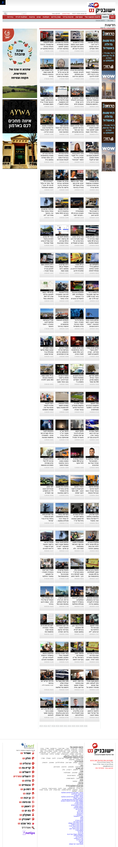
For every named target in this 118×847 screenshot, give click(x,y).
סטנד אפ (69, 762)
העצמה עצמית (78, 806)
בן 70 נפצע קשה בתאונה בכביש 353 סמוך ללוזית (47, 378)
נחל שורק (74, 750)
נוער (81, 765)
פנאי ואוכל (57, 790)
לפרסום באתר (56, 13)
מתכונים (75, 772)
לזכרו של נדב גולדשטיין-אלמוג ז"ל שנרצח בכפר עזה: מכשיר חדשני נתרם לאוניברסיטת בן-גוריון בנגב (92, 521)
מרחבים (67, 750)
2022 (69, 726)
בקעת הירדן (48, 751)
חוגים (81, 770)
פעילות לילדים (60, 762)
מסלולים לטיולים (78, 808)
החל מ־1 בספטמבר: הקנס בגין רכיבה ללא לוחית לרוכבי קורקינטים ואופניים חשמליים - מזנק (92, 76)
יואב (68, 748)
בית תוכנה (72, 787)
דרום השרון (65, 754)
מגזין (81, 771)
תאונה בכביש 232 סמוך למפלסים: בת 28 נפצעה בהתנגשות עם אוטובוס (92, 574)
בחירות (10, 17)
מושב (81, 817)
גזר (49, 752)
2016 (45, 726)
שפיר (47, 748)
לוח (51, 790)
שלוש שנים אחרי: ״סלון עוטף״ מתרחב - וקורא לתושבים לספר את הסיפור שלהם (92, 352)
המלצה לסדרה (78, 804)
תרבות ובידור (68, 17)
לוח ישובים (79, 768)
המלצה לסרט (79, 802)
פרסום (81, 842)
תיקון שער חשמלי (78, 798)
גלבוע (55, 751)
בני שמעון (53, 748)
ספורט (81, 777)
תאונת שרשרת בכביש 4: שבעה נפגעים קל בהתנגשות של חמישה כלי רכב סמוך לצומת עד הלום (62, 576)
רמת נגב (74, 751)
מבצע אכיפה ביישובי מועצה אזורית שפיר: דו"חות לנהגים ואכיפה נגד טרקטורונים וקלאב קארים (48, 548)
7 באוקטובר (79, 815)
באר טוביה (74, 748)
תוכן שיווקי (80, 784)
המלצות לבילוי (21, 17)
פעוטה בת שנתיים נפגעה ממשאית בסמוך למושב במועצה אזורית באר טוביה (61, 46)
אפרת (72, 754)
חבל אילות (62, 751)
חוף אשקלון (59, 750)
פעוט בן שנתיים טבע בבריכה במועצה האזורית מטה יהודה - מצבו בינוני (92, 657)
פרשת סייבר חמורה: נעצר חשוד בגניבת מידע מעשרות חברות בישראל (78, 324)
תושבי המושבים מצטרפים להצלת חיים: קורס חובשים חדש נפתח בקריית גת (77, 102)
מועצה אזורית (79, 820)
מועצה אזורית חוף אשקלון (75, 823)
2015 (41, 726)
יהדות (81, 790)
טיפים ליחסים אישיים (77, 805)
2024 (77, 726)
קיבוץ (81, 819)
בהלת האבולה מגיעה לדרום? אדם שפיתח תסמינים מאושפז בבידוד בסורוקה (47, 463)
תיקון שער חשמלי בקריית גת (75, 834)
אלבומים (71, 767)
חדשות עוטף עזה (78, 822)
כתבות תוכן (57, 767)
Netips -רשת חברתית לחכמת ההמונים (72, 801)
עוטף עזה (79, 17)
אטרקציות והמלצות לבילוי (74, 785)
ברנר (59, 752)
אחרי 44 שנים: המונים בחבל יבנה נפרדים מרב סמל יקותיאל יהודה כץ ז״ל (47, 241)
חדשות (105, 17)
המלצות (75, 781)
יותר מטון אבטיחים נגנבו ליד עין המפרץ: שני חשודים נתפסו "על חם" (47, 491)
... (52, 382)
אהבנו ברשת (53, 788)
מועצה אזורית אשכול (77, 824)
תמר (69, 751)
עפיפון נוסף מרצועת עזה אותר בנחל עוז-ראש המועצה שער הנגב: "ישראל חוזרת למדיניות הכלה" (61, 132)
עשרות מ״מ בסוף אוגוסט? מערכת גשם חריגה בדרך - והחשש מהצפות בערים (92, 102)
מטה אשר (75, 755)
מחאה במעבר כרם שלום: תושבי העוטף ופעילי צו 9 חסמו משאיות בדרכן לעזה (46, 102)
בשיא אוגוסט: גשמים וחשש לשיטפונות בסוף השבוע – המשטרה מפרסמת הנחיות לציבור (62, 409)
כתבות (81, 762)
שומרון (58, 754)
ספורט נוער (80, 778)
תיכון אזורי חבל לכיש (77, 794)
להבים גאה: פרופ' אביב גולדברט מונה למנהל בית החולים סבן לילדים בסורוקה (77, 713)
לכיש (54, 758)
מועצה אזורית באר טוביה (76, 826)
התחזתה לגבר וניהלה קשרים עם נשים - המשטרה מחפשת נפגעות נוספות (47, 435)
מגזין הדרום (56, 17)
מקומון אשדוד (79, 830)
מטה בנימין (74, 752)
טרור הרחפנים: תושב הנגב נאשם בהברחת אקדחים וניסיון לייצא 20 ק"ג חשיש (77, 46)
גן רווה (54, 752)
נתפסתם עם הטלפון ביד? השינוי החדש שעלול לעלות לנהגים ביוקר (94, 269)
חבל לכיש (43, 750)
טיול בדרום (80, 812)
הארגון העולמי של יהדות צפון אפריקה (72, 799)
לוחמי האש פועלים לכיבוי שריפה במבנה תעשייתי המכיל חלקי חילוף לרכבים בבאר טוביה (78, 437)
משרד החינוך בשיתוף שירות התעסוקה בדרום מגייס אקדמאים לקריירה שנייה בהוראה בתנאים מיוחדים (62, 354)
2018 (53, 726)
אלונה (81, 755)
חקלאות (46, 17)
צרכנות (32, 17)
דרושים (76, 770)
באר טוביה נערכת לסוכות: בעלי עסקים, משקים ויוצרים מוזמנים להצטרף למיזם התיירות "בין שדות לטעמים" (62, 659)
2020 (61, 726)
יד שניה (69, 770)
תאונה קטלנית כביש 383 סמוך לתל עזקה (78, 461)
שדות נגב (51, 750)
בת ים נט (80, 833)
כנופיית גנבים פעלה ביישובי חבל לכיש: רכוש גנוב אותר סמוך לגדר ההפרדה (62, 380)
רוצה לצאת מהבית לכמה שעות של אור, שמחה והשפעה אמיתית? (47, 407)
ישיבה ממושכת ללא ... (47, 685)
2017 (49, 726)
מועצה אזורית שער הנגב (76, 829)
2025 (81, 726)
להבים (81, 751)
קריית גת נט (79, 840)
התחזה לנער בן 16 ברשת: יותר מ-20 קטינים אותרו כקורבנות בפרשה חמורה (62, 241)
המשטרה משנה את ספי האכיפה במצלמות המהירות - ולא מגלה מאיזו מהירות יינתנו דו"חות (78, 548)
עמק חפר (67, 755)
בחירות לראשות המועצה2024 (73, 757)
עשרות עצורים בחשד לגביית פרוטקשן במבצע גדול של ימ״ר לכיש (77, 519)
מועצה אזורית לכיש (77, 827)
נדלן (64, 770)
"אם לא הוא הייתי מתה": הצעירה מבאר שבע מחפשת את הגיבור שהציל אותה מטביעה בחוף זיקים (47, 632)
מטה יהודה (65, 752)
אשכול (81, 748)
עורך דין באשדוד (78, 838)
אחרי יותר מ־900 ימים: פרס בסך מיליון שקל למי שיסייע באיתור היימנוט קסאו (77, 185)
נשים (39, 17)
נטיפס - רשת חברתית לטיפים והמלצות (72, 792)
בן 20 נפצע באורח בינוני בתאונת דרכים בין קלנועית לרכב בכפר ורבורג (77, 269)
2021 (65, 726)
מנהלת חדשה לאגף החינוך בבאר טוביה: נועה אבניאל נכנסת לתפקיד (92, 491)
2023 (73, 726)
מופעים (52, 762)
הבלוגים (75, 790)
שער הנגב (61, 748)
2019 (57, 726)
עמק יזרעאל (44, 754)
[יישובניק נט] (100, 755)
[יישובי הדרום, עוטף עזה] (101, 15)
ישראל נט (80, 831)
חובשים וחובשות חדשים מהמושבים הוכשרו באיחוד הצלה (62, 324)
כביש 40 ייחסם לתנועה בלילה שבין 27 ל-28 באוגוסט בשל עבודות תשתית (48, 296)
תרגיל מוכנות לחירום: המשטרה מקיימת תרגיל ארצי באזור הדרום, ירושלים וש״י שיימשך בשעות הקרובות (62, 298)
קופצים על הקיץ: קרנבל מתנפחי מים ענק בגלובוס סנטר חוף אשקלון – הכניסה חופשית (62, 713)
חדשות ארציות (100, 20)
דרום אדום (80, 787)
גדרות (52, 754)
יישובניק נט (111, 28)
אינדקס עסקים (66, 790)
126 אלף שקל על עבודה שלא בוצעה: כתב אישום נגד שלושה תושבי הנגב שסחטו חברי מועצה (62, 687)
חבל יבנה (78, 754)
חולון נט (80, 841)
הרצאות (45, 762)
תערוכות (80, 764)
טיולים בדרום (79, 809)
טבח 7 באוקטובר (78, 816)
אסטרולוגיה (67, 772)
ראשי (112, 17)
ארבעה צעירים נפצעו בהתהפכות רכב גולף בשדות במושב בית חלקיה (47, 158)
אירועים (64, 767)
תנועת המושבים (78, 795)
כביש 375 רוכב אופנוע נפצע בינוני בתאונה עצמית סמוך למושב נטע (63, 463)
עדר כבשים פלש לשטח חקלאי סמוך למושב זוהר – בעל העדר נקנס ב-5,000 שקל (92, 130)
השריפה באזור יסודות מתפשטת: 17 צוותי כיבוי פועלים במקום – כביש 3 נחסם (62, 519)
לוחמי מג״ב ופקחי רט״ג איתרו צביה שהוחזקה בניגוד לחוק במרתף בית (62, 435)
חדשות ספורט (70, 778)
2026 (85, 726)
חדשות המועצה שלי (92, 17)
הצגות (75, 762)
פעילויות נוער (79, 767)
